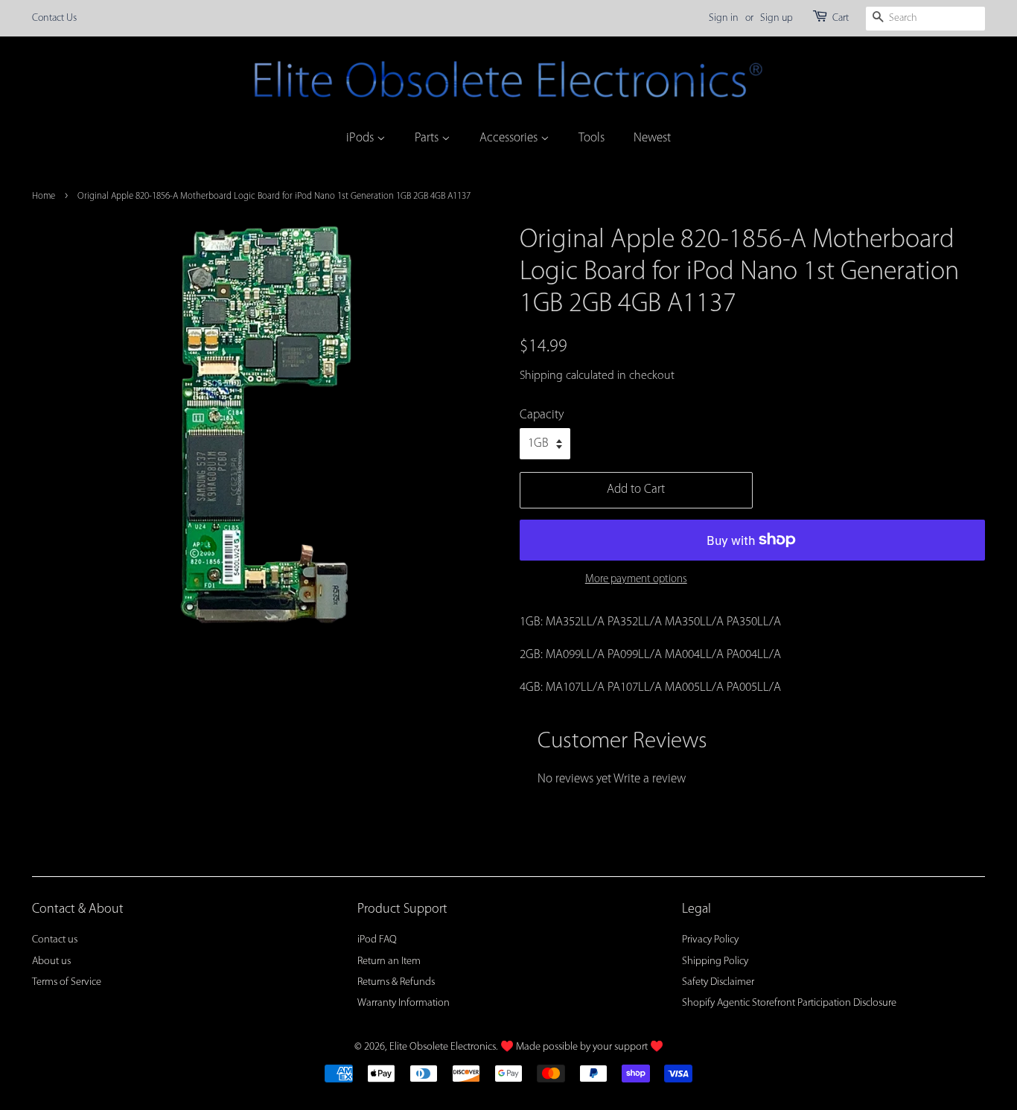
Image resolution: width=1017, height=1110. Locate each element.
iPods (361, 138)
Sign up (776, 18)
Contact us (54, 939)
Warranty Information (403, 1003)
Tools (591, 138)
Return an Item (389, 961)
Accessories (510, 138)
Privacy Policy (710, 939)
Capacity (542, 415)
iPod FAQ (377, 939)
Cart (840, 18)
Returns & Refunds (396, 982)
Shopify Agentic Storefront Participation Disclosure (789, 1003)
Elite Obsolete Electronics (442, 1047)
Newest (652, 138)
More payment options (636, 579)
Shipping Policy (715, 961)
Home (43, 196)
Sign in (724, 18)
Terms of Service (66, 982)
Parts (428, 138)
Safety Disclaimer (718, 982)
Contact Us (54, 18)
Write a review (649, 779)
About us (51, 961)
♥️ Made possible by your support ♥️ (581, 1047)
